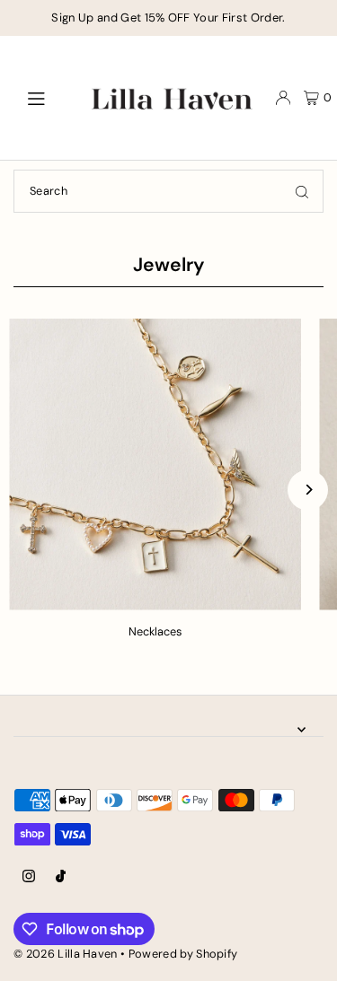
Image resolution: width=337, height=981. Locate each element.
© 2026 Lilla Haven (65, 953)
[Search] (302, 191)
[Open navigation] (44, 96)
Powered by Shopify (183, 953)
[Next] (308, 489)
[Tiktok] (61, 877)
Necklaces (155, 631)
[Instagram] (28, 877)
